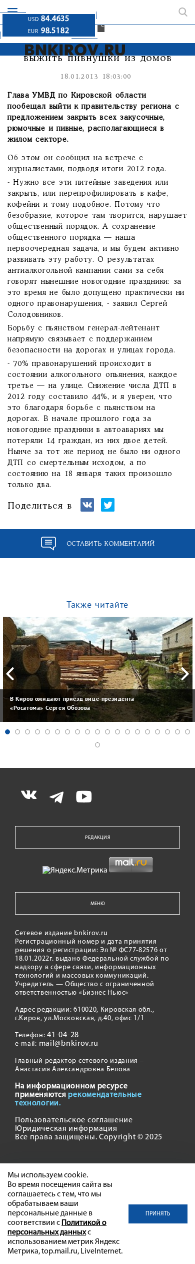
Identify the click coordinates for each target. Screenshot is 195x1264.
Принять (158, 1214)
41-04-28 (63, 1035)
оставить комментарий (110, 544)
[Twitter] (107, 509)
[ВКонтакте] (87, 509)
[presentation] (10, 674)
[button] (7, 732)
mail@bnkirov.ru (69, 1044)
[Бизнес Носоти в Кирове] (68, 50)
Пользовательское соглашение (74, 1120)
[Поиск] (183, 12)
